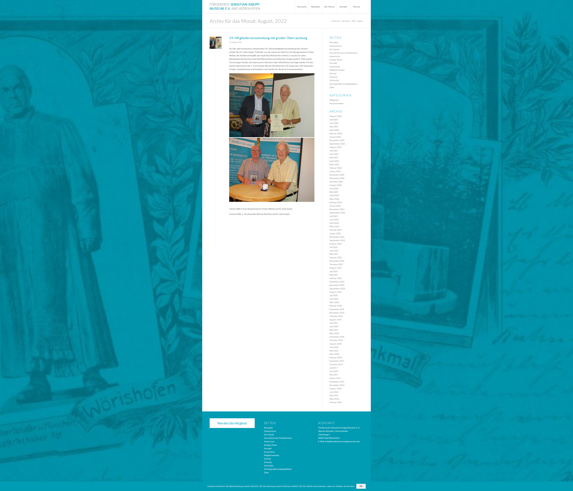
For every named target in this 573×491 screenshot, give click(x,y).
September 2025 (337, 143)
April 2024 (334, 195)
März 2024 (334, 199)
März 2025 (334, 164)
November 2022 (336, 237)
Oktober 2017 (336, 364)
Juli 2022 (333, 247)
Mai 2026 (333, 126)
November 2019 (336, 312)
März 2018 (334, 354)
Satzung (333, 77)
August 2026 (335, 116)
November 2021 (336, 261)
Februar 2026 (335, 133)
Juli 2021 (333, 271)
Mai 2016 (333, 395)
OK (361, 486)
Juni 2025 (333, 154)
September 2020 (337, 288)
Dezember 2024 (336, 174)
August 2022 (335, 243)
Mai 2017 (333, 374)
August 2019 (335, 319)
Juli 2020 (333, 295)
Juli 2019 (333, 323)
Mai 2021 (333, 274)
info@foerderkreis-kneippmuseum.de (342, 441)
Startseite (334, 80)
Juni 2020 (333, 299)
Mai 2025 (333, 157)
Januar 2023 (335, 233)
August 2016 (335, 388)
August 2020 (335, 292)
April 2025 (334, 161)
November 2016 (336, 385)
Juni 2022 (333, 250)
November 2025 (336, 140)
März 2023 (334, 226)
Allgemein (334, 100)
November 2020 (336, 285)
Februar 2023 (335, 230)
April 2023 (334, 223)
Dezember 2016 (336, 381)
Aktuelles (333, 42)
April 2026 (334, 130)
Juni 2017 (333, 371)
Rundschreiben (336, 103)
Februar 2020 (335, 305)
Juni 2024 (333, 188)
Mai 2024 (333, 192)
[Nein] (569, 486)
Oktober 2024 (336, 181)
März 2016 (334, 399)
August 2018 (335, 343)
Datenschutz (335, 46)
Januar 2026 (335, 137)
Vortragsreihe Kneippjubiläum (343, 84)
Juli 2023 (333, 216)
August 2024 (335, 185)
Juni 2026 (333, 123)
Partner (333, 73)
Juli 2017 (333, 367)
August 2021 (335, 267)
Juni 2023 (333, 219)
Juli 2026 (333, 119)
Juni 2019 (333, 326)
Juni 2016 (333, 392)
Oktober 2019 (336, 316)
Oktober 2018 (336, 340)
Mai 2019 (333, 330)
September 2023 (337, 212)
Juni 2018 (333, 347)
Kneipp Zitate (335, 59)
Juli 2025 (333, 150)
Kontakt (333, 63)
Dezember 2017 (336, 361)
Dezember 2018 (336, 336)
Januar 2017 (335, 378)
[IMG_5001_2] (216, 43)
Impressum (334, 56)
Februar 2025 (335, 168)
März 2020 (334, 302)
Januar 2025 (335, 171)
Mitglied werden (337, 70)
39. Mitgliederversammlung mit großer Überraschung (268, 38)
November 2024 (336, 178)
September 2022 (337, 240)
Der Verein (334, 49)
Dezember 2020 (336, 281)
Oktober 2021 (336, 264)
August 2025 (335, 147)
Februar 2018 (335, 357)
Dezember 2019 (336, 309)
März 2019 (334, 333)
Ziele (331, 87)
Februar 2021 (335, 278)
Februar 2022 (335, 257)
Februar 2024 (335, 202)
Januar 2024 (335, 206)
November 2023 (336, 209)
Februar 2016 (335, 402)
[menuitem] (302, 6)
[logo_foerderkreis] (235, 6)
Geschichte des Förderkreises (343, 53)
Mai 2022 (333, 254)
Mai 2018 (333, 350)
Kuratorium (334, 66)
